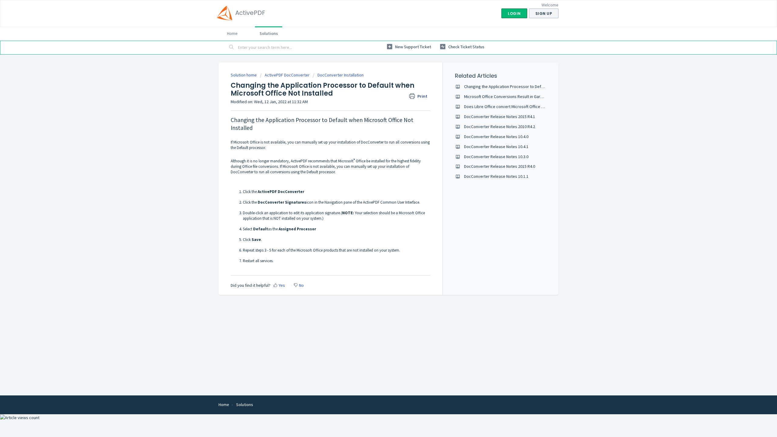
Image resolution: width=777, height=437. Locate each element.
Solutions (269, 33)
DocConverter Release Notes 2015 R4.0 (499, 166)
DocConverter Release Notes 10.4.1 (496, 146)
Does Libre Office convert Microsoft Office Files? (507, 106)
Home (232, 33)
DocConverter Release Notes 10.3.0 (496, 156)
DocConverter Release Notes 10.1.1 (496, 176)
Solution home (244, 75)
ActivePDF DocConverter (287, 75)
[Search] (231, 48)
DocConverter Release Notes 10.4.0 (496, 136)
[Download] (377, 141)
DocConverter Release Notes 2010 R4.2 (499, 126)
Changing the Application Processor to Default (506, 86)
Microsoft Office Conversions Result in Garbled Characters (516, 96)
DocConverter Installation (340, 75)
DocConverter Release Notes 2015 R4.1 (499, 116)
